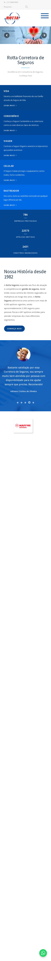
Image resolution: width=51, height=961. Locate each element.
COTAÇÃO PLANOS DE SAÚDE (8, 39)
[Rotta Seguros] (12, 18)
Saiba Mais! (10, 180)
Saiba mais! (10, 105)
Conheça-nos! (14, 328)
